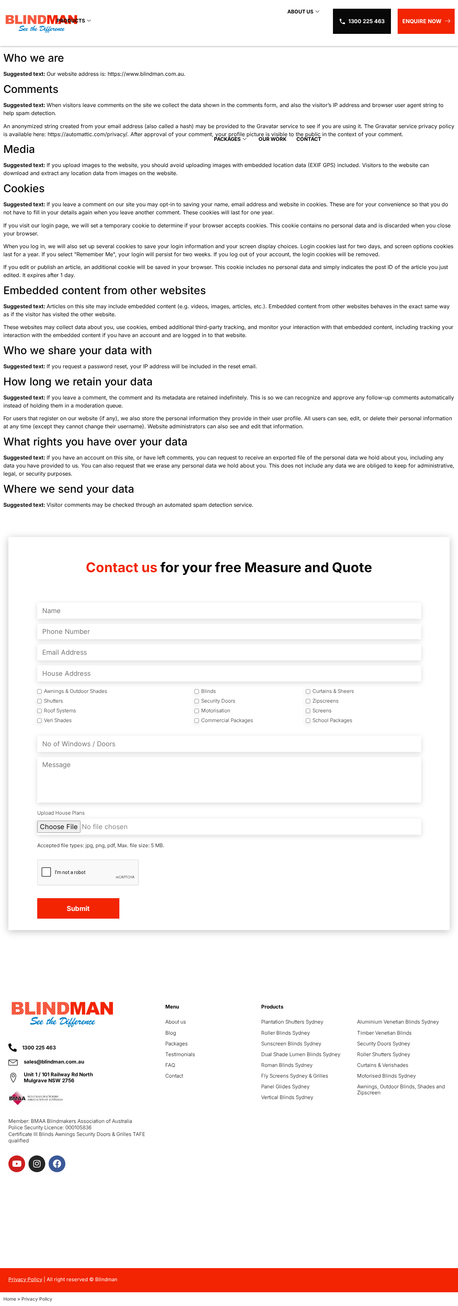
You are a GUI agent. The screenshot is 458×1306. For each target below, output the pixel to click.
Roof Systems (60, 711)
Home (9, 1299)
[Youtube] (16, 1163)
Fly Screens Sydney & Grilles (294, 1076)
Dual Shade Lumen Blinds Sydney (300, 1054)
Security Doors (218, 701)
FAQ (170, 1065)
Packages (227, 139)
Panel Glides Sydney (285, 1086)
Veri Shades (58, 720)
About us (175, 1022)
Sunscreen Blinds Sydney (291, 1043)
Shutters (53, 701)
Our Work (272, 139)
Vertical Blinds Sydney (287, 1097)
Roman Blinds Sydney (286, 1065)
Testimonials (180, 1054)
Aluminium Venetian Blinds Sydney (398, 1022)
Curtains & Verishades (382, 1065)
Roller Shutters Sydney (383, 1054)
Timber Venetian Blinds (384, 1033)
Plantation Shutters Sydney (292, 1022)
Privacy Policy (25, 1279)
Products (71, 21)
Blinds (208, 691)
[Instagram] (36, 1163)
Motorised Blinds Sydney (386, 1076)
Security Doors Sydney (383, 1043)
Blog (170, 1033)
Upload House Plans (61, 813)
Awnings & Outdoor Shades (75, 691)
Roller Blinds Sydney (285, 1033)
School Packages (332, 720)
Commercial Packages (227, 720)
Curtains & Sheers (333, 691)
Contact (308, 139)
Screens (322, 711)
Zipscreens (325, 701)
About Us (300, 12)
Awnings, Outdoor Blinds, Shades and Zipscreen (401, 1089)
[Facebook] (57, 1163)
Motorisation (215, 711)
